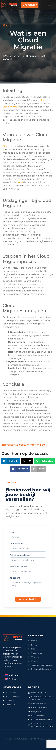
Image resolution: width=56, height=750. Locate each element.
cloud (43, 100)
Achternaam (16, 544)
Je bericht (15, 578)
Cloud (8, 59)
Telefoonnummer (19, 566)
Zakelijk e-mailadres (20, 555)
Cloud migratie (11, 106)
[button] (49, 5)
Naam (13, 532)
